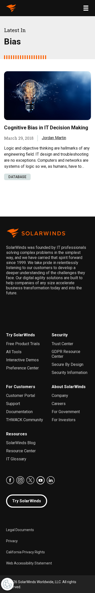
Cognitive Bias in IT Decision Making (46, 128)
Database (17, 177)
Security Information (69, 372)
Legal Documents (20, 530)
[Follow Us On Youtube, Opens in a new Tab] (40, 480)
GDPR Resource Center (66, 354)
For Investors (63, 419)
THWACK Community (24, 419)
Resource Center (21, 450)
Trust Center (62, 343)
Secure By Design (67, 364)
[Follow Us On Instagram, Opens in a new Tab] (20, 480)
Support (13, 403)
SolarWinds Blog (20, 442)
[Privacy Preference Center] (7, 584)
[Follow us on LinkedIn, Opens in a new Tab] (51, 480)
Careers (59, 403)
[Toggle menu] (86, 8)
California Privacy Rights (25, 552)
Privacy (12, 541)
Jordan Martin (54, 137)
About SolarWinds (69, 386)
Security (60, 335)
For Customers (20, 386)
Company (60, 395)
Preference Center (22, 368)
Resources (16, 434)
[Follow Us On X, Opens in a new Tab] (30, 480)
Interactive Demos (22, 360)
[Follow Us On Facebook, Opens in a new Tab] (10, 480)
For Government (66, 411)
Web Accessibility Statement (29, 563)
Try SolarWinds (20, 335)
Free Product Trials (23, 343)
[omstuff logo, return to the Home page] (11, 8)
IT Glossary (16, 459)
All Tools (14, 351)
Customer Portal (20, 395)
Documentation (19, 411)
